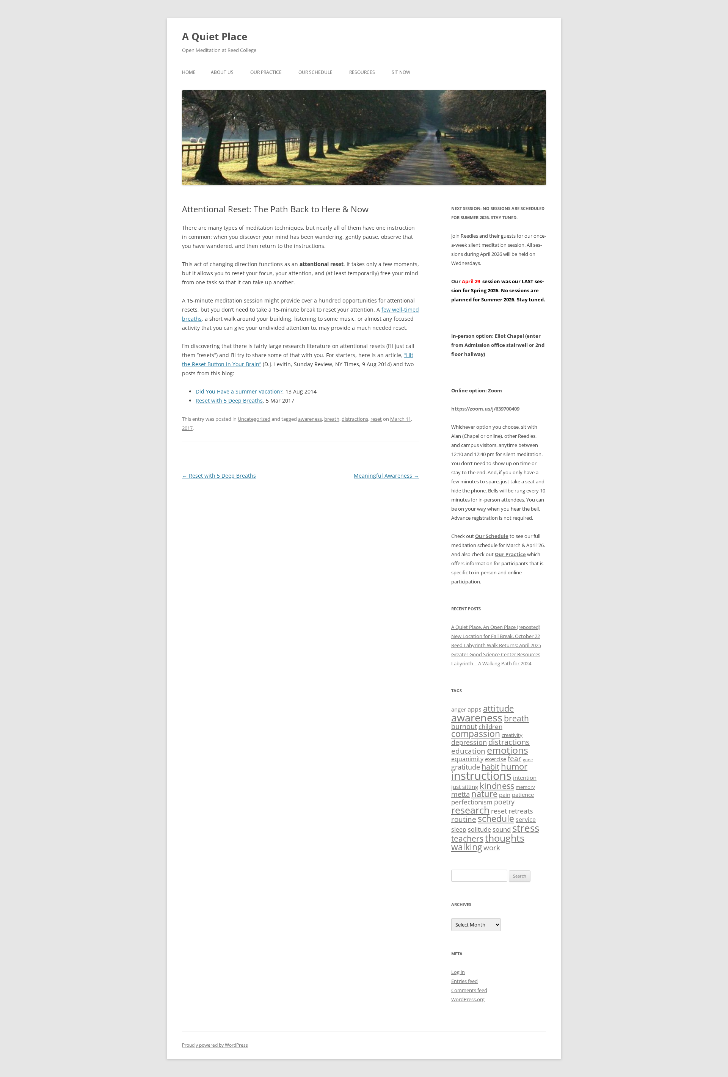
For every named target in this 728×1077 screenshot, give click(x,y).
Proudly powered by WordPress (215, 1045)
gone (528, 759)
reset (376, 418)
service (526, 819)
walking (466, 847)
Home (189, 72)
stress (525, 828)
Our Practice (266, 72)
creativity (512, 735)
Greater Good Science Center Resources (495, 654)
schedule (496, 819)
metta (460, 794)
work (491, 848)
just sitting (464, 786)
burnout (464, 726)
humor (514, 766)
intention (525, 777)
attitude (498, 708)
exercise (495, 759)
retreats (520, 810)
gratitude (465, 766)
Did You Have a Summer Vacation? (239, 391)
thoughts (504, 837)
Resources (362, 72)
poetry (504, 801)
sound (502, 829)
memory (525, 787)
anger (458, 709)
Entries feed (464, 981)
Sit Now (401, 72)
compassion (475, 734)
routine (463, 819)
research (470, 809)
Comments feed (469, 990)
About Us (222, 72)
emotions (507, 750)
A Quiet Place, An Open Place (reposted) (495, 627)
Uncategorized (254, 418)
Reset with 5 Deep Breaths (229, 400)
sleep (458, 829)
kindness (497, 785)
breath (331, 418)
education (468, 751)
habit (490, 766)
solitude (479, 829)
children (490, 726)
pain (504, 794)
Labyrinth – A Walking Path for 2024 (491, 663)
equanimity (467, 759)
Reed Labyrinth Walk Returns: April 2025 (496, 645)
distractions (355, 418)
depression (469, 742)
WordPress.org (468, 999)
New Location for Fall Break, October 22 (495, 636)
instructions (481, 775)
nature (484, 794)
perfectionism (472, 802)
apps (475, 709)
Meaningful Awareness (386, 475)
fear (514, 758)
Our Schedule (315, 72)
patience (523, 794)
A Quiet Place (214, 36)
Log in (458, 972)
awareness (310, 418)
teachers (467, 838)
